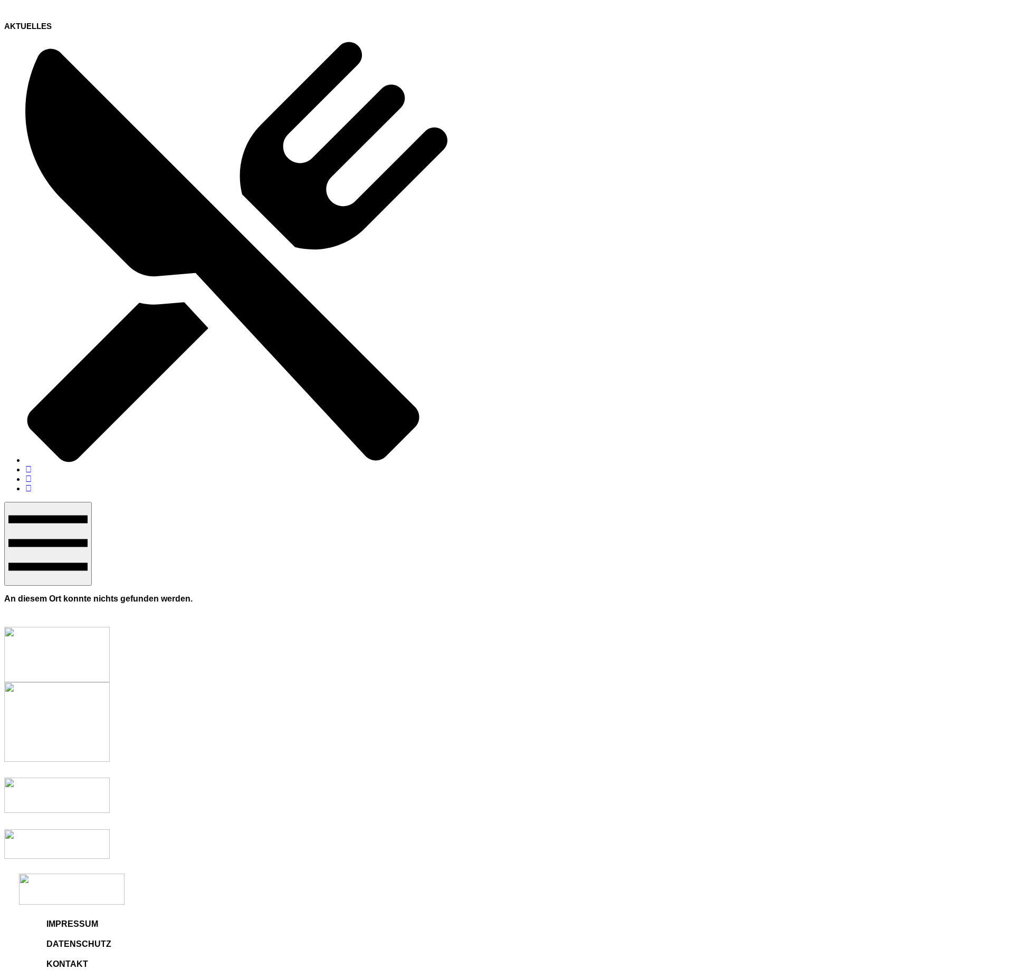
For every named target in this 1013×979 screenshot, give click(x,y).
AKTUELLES (28, 26)
